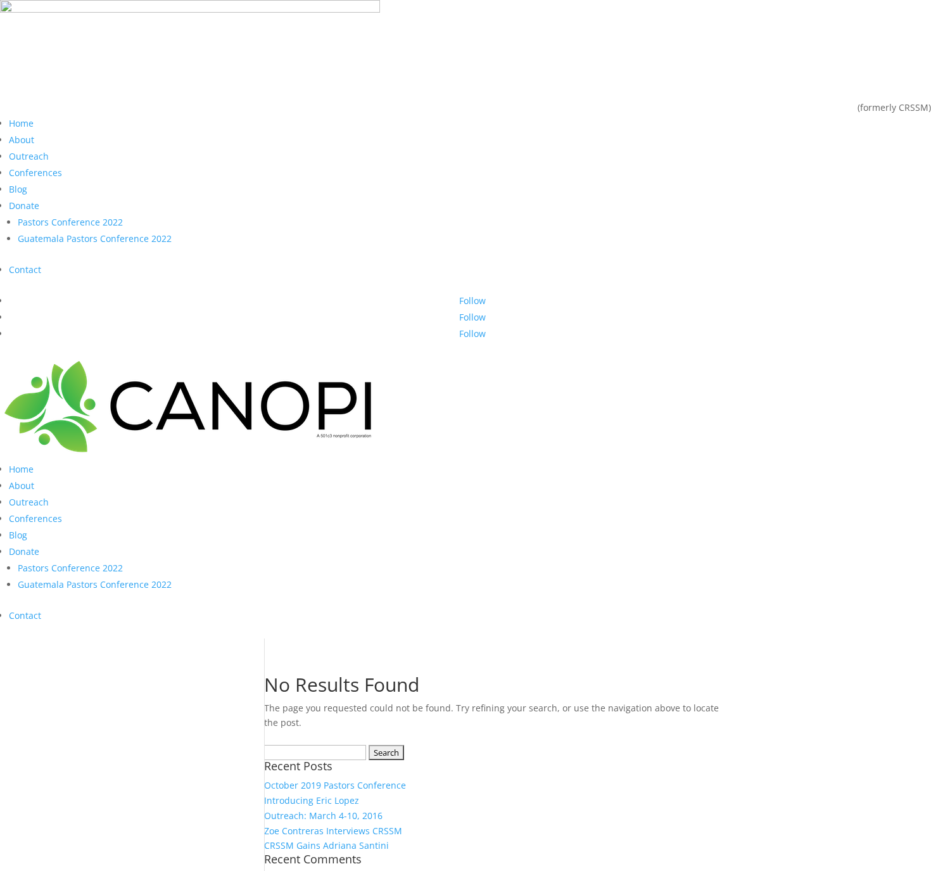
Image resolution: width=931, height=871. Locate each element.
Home (21, 123)
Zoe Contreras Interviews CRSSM (333, 831)
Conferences (35, 173)
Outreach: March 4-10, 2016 (323, 816)
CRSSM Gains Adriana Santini (326, 845)
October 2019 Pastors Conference (335, 785)
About (21, 140)
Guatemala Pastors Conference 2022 (95, 238)
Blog (18, 189)
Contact (25, 270)
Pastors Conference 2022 (70, 222)
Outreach (29, 156)
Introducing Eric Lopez (311, 800)
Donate (24, 206)
